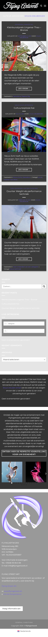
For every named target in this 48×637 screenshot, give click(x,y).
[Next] (45, 473)
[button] (41, 6)
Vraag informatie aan (11, 609)
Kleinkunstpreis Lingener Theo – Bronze (24, 28)
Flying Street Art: (9, 586)
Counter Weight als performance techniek (24, 192)
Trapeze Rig (28, 24)
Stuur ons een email (12, 388)
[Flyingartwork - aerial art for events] (21, 6)
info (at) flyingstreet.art (12, 594)
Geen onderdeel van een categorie (24, 188)
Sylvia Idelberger (35, 16)
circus (40, 177)
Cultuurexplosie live (24, 108)
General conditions (24, 622)
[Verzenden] (44, 286)
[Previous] (2, 473)
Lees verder (24, 88)
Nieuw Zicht (19, 105)
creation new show (10, 179)
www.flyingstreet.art (13, 591)
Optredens (19, 24)
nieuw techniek (15, 269)
